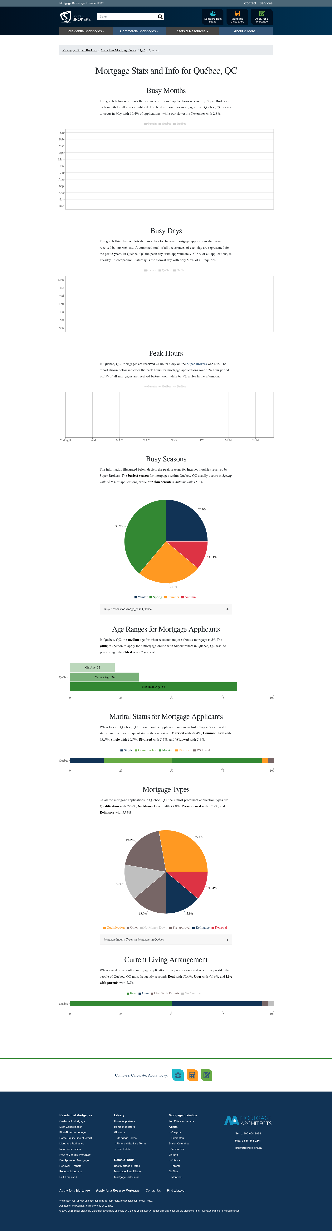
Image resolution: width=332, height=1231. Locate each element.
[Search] (160, 17)
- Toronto (175, 1165)
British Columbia (179, 1143)
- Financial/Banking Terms (130, 1143)
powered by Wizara (102, 1205)
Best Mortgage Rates (127, 1165)
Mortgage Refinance (71, 1143)
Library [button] (119, 1115)
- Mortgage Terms (125, 1137)
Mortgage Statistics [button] (183, 1115)
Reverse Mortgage (70, 1171)
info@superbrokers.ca (248, 1147)
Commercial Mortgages (138, 31)
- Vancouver (176, 1149)
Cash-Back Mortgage (72, 1121)
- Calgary (175, 1132)
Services (266, 3)
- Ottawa (174, 1160)
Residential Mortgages (84, 31)
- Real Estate (122, 1149)
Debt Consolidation (70, 1126)
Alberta (173, 1126)
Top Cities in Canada (181, 1121)
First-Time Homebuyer (73, 1132)
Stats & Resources (191, 31)
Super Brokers (197, 363)
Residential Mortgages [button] (75, 1115)
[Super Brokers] (76, 17)
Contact (250, 3)
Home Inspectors (124, 1126)
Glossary (119, 1132)
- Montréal (175, 1176)
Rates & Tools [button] (124, 1160)
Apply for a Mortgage (74, 1190)
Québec (173, 1171)
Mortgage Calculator (126, 1176)
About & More (244, 31)
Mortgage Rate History (128, 1171)
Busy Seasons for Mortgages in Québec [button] (128, 609)
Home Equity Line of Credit (75, 1137)
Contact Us (153, 1190)
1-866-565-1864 (251, 1140)
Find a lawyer (176, 1190)
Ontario (173, 1154)
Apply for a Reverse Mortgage (117, 1190)
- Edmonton (176, 1137)
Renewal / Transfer (70, 1165)
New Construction (70, 1149)
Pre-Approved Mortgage (74, 1160)
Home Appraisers (124, 1121)
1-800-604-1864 (251, 1133)
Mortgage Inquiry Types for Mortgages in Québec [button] (134, 939)
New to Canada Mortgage (75, 1154)
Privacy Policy (145, 1200)
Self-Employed (68, 1176)
